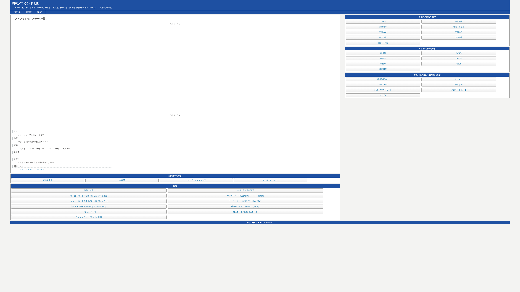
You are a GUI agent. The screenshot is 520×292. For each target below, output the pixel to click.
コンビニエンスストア (196, 180)
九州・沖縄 (383, 43)
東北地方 (459, 22)
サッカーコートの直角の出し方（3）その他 (88, 201)
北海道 (383, 22)
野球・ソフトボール (382, 90)
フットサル (383, 85)
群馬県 (383, 58)
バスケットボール (458, 90)
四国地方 (459, 37)
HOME (17, 12)
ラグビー (459, 85)
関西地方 (459, 32)
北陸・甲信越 (458, 27)
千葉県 (383, 64)
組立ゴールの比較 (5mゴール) (245, 212)
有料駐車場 (47, 180)
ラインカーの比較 (88, 212)
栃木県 (459, 53)
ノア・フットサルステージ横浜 (31, 169)
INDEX (29, 12)
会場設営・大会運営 (245, 190)
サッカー (459, 79)
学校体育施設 (383, 79)
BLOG (39, 12)
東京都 (459, 64)
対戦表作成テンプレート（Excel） (245, 206)
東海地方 (383, 32)
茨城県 (383, 53)
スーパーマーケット (270, 180)
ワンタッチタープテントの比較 (89, 217)
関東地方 (383, 27)
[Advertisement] (175, 31)
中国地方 (383, 37)
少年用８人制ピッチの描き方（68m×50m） (89, 206)
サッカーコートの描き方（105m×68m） (245, 201)
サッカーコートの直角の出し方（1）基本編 (88, 196)
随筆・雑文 (89, 190)
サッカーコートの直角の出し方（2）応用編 (245, 196)
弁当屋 (122, 180)
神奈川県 (383, 69)
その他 (383, 95)
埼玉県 (459, 58)
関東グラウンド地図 (25, 3)
